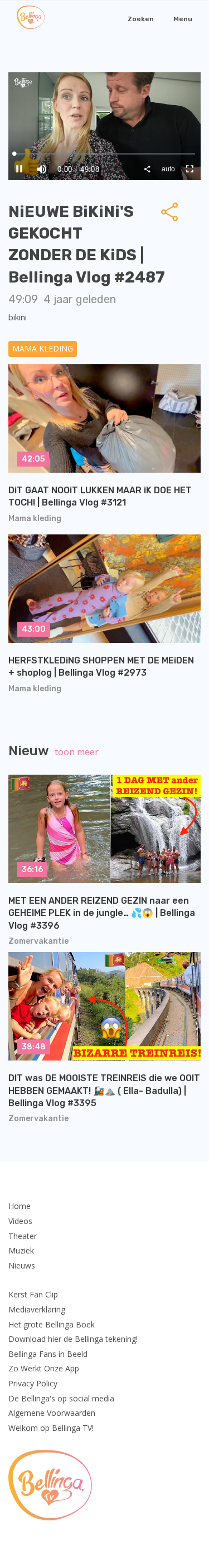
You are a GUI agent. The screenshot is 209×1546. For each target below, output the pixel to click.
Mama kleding (42, 348)
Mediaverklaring (36, 1309)
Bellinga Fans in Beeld (48, 1354)
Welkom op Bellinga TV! (51, 1428)
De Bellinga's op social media (61, 1398)
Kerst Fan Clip (33, 1294)
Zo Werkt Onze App (43, 1368)
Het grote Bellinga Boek (51, 1324)
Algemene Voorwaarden (51, 1413)
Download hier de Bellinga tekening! (73, 1339)
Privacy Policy (32, 1383)
